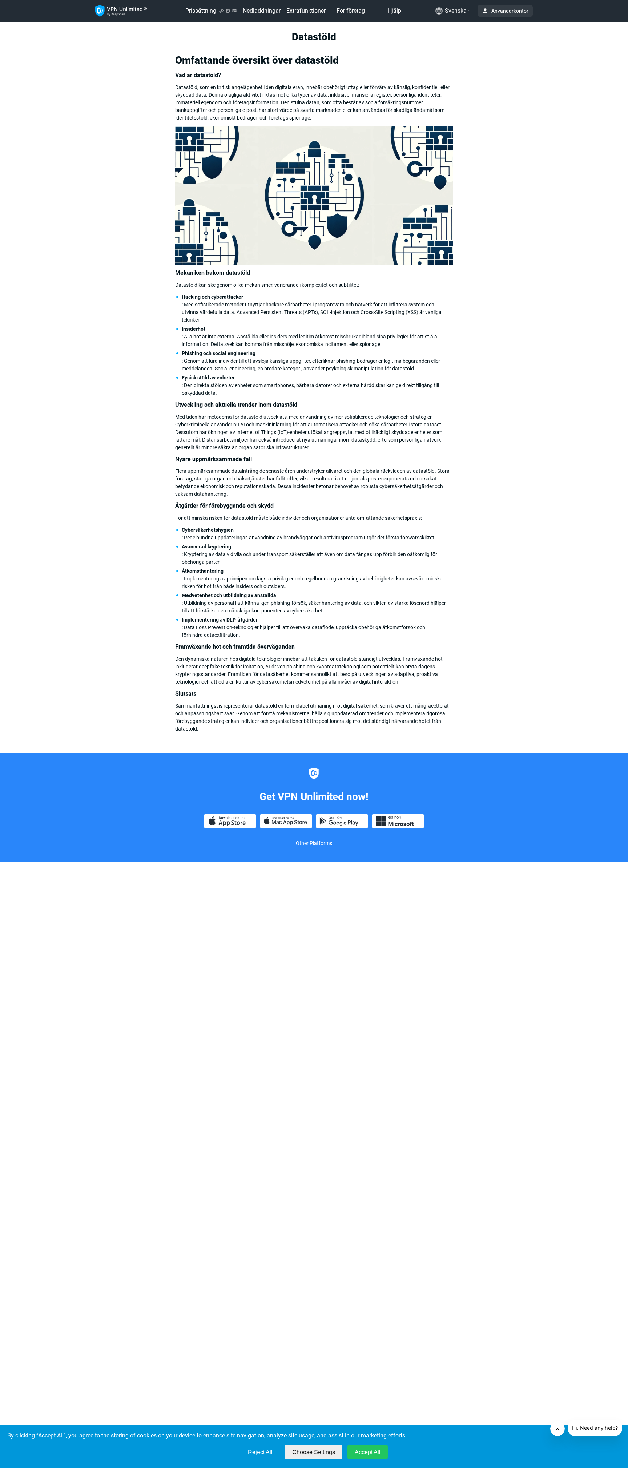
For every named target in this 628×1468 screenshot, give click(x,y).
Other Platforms (314, 843)
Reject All (260, 1452)
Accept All (368, 1452)
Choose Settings (313, 1452)
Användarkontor (509, 11)
